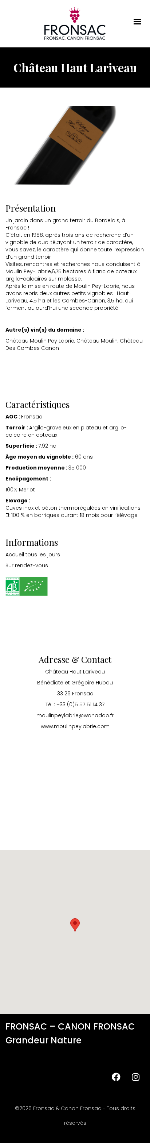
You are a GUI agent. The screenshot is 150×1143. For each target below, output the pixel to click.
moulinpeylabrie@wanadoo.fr (75, 715)
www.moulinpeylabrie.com (75, 726)
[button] (75, 925)
